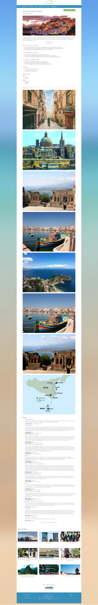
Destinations (31, 6)
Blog (36, 6)
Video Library (54, 6)
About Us (27, 596)
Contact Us (47, 6)
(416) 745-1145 (49, 597)
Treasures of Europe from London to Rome (70, 575)
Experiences (24, 6)
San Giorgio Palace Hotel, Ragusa (31, 70)
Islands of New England (70, 542)
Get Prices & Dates (69, 10)
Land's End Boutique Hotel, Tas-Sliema (32, 68)
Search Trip (41, 6)
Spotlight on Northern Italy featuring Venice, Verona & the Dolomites (27, 560)
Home (19, 6)
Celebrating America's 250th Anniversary (27, 542)
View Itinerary (49, 42)
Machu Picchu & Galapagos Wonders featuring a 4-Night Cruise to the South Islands (27, 576)
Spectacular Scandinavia (49, 575)
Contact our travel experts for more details (49, 522)
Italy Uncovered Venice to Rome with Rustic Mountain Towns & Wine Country (70, 560)
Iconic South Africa (49, 542)
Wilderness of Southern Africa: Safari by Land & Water (49, 559)
